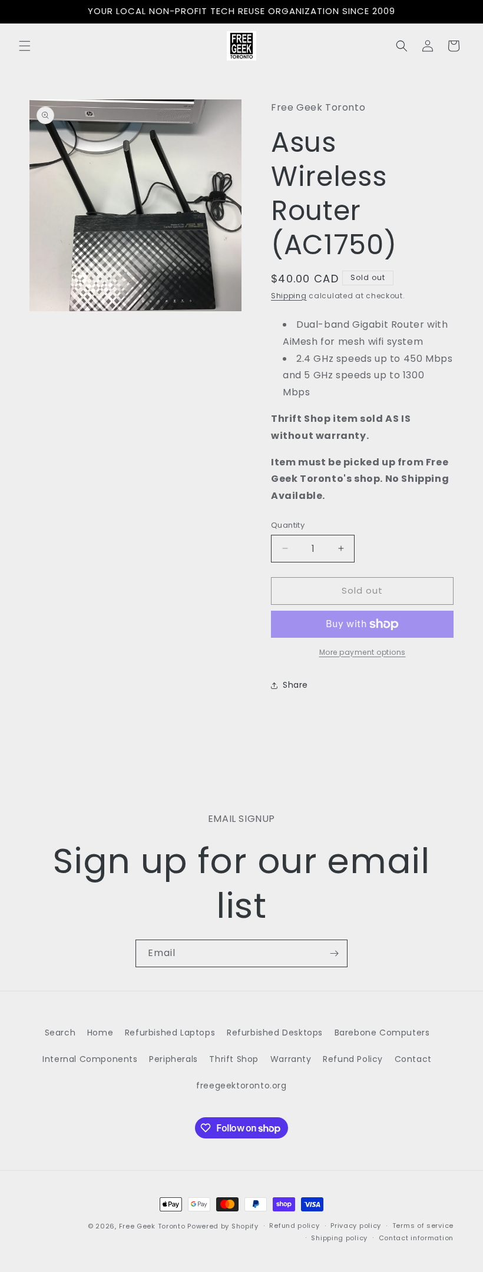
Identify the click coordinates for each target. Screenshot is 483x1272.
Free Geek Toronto (152, 1226)
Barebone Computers (382, 1032)
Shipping (289, 296)
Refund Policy (353, 1059)
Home (100, 1032)
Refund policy (294, 1225)
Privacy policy (355, 1225)
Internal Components (89, 1059)
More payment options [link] (362, 652)
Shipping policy (339, 1238)
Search (60, 1032)
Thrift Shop (234, 1059)
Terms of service (423, 1225)
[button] (25, 46)
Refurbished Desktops (275, 1032)
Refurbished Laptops (170, 1032)
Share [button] (295, 685)
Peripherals (173, 1059)
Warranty (291, 1059)
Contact (413, 1059)
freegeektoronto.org (241, 1085)
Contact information (416, 1238)
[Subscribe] (334, 953)
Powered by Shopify (223, 1226)
